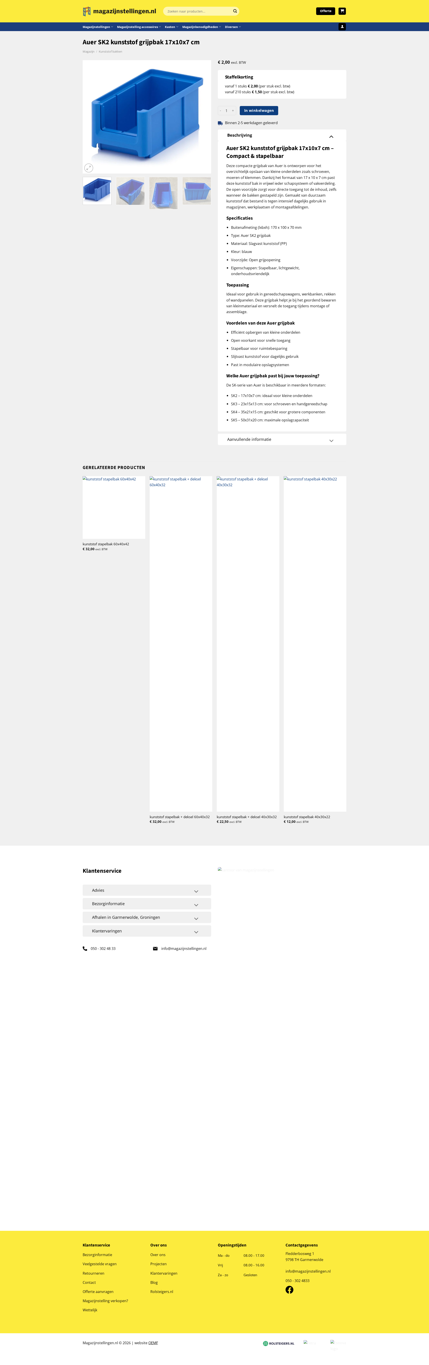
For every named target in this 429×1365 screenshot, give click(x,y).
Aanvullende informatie (249, 439)
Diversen (231, 27)
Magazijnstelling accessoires (137, 27)
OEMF (153, 1342)
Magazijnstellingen (96, 27)
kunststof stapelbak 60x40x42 (106, 544)
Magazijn (89, 51)
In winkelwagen (259, 110)
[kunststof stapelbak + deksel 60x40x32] (181, 644)
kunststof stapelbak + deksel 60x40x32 (180, 817)
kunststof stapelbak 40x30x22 (307, 817)
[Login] (342, 26)
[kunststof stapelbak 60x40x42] (114, 507)
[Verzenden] (235, 11)
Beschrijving (239, 135)
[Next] (203, 117)
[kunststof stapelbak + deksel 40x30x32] (248, 644)
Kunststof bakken (110, 51)
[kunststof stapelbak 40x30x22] (315, 644)
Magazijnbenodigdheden (200, 27)
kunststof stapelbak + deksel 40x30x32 (247, 817)
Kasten (170, 27)
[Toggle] (331, 136)
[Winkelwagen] (342, 11)
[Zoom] (88, 167)
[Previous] (91, 117)
